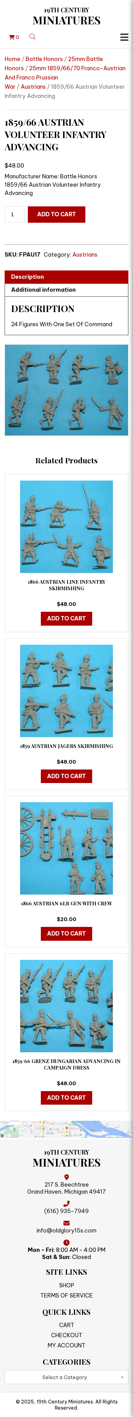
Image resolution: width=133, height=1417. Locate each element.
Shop (66, 1285)
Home (12, 59)
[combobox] (66, 1377)
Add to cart (56, 214)
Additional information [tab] (43, 289)
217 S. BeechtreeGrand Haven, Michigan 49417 (66, 1188)
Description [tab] (27, 276)
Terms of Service (66, 1295)
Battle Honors (44, 59)
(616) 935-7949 (66, 1211)
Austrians (33, 86)
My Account (66, 1345)
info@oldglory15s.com (66, 1230)
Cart (66, 1325)
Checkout (66, 1335)
